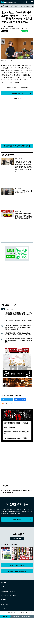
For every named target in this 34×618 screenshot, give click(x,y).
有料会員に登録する (17, 93)
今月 (11, 309)
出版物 (3, 587)
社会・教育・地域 (25, 616)
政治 (12, 6)
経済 (28, 6)
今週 (7, 309)
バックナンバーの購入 (17, 565)
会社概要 (3, 582)
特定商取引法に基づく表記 (8, 595)
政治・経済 (16, 616)
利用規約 (3, 600)
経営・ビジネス (18, 159)
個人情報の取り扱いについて (9, 591)
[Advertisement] (17, 121)
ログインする (17, 98)
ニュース (5, 616)
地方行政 (22, 6)
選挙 (16, 6)
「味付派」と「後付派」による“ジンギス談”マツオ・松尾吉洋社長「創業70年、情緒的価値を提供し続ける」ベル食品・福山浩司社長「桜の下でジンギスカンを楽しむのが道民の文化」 (23, 166)
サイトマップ (4, 608)
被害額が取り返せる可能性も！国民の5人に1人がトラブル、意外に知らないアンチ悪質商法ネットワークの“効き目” (23, 216)
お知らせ (4, 485)
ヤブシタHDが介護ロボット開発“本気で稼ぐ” (23, 191)
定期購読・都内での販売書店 (17, 571)
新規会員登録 (17, 519)
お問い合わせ (4, 604)
